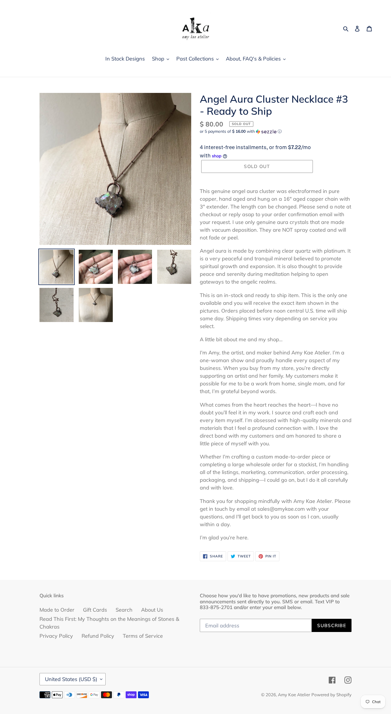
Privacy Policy (56, 636)
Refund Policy (98, 636)
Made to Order (57, 609)
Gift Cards (95, 609)
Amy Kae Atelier (294, 694)
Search (124, 609)
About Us (152, 609)
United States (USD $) (71, 679)
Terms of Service (143, 636)
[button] (241, 131)
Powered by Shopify (331, 694)
